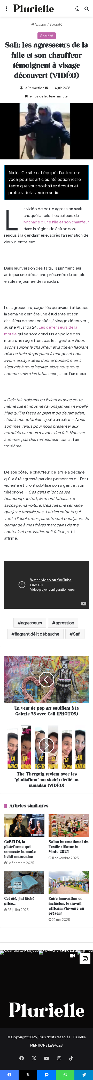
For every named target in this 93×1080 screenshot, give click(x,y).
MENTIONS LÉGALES (46, 1045)
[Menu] (6, 10)
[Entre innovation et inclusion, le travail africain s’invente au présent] (69, 882)
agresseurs (31, 622)
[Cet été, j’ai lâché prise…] (24, 882)
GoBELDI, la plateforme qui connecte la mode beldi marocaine (20, 849)
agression (65, 622)
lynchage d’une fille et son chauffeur (56, 221)
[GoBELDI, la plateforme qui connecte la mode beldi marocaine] (24, 825)
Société (56, 24)
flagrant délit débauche (37, 634)
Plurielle (79, 1037)
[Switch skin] (77, 10)
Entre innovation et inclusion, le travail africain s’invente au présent (66, 906)
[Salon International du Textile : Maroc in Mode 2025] (69, 825)
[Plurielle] (33, 8)
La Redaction (34, 88)
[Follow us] (85, 958)
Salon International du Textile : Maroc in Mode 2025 (69, 847)
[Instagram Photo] (19, 969)
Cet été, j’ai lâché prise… (19, 901)
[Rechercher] (86, 10)
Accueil (40, 24)
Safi (76, 634)
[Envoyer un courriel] (46, 88)
